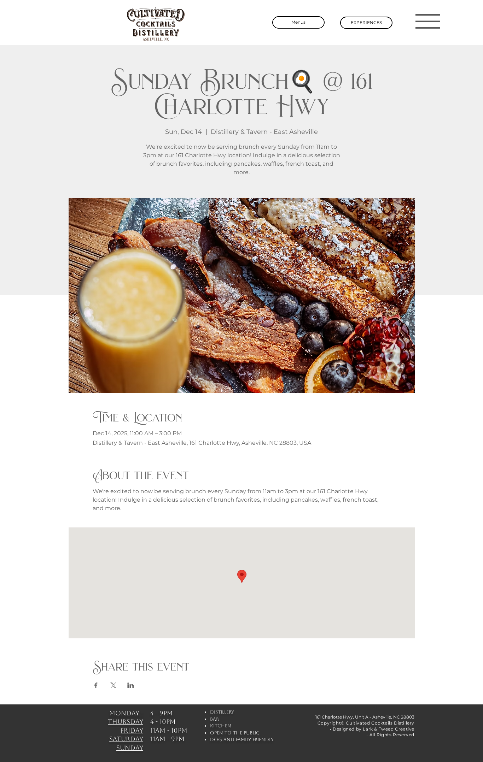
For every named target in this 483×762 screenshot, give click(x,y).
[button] (427, 21)
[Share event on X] (113, 685)
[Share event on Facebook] (96, 685)
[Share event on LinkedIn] (130, 685)
